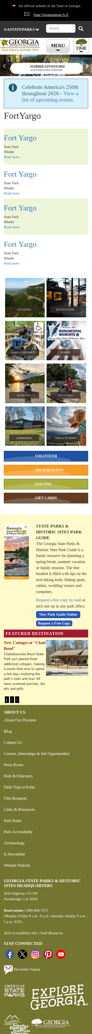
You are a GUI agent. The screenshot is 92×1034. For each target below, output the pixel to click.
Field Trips (65, 395)
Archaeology (49, 470)
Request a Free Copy (54, 623)
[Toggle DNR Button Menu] (81, 45)
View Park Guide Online (58, 615)
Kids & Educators (18, 776)
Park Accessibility (24, 352)
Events (65, 352)
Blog (8, 731)
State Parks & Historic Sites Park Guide (59, 532)
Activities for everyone (46, 70)
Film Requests (15, 798)
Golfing (43, 484)
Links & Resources (19, 809)
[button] (7, 65)
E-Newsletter (14, 854)
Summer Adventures (47, 66)
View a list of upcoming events (50, 96)
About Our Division (20, 720)
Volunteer (46, 456)
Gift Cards (46, 498)
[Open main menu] (59, 46)
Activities (24, 395)
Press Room (13, 765)
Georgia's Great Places (23, 643)
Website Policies (17, 865)
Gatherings (24, 438)
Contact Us (13, 742)
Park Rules (12, 820)
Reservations (65, 309)
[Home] (20, 45)
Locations (24, 309)
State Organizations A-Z (50, 15)
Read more (11, 157)
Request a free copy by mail (58, 600)
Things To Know (65, 438)
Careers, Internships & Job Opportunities (37, 753)
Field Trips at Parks (19, 787)
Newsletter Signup (26, 970)
